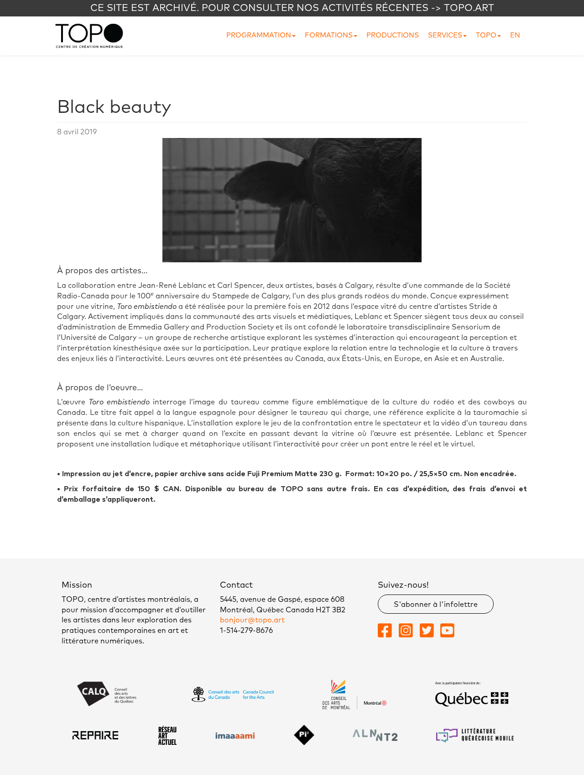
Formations (329, 35)
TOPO (486, 35)
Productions (392, 35)
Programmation (258, 35)
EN (515, 35)
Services (445, 35)
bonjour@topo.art (252, 620)
